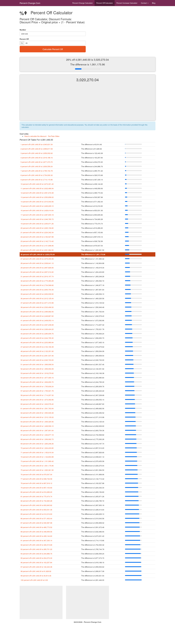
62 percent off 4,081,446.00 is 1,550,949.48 (37, 413)
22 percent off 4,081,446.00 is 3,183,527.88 (37, 237)
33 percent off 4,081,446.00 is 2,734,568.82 (37, 285)
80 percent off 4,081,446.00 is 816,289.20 (36, 492)
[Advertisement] (87, 103)
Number (23, 30)
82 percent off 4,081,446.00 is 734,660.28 (36, 501)
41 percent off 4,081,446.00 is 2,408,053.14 (37, 320)
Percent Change (82, 3)
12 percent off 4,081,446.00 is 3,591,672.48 (37, 193)
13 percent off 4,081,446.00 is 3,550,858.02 (37, 197)
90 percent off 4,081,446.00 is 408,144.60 (36, 536)
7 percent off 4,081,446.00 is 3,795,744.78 (37, 171)
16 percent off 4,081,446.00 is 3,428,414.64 (37, 210)
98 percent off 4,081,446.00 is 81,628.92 (36, 571)
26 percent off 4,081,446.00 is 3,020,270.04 (38, 254)
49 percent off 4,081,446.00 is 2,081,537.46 (37, 355)
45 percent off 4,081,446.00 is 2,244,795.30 (37, 338)
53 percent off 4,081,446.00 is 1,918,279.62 (37, 373)
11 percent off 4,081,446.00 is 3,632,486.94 (37, 188)
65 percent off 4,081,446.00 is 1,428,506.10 (37, 426)
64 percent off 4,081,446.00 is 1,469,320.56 (37, 421)
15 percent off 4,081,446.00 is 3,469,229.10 (37, 206)
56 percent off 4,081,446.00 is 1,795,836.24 (37, 386)
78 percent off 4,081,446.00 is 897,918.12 (36, 483)
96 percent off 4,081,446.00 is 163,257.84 (36, 562)
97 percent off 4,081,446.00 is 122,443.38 (36, 567)
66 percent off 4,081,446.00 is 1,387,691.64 (37, 430)
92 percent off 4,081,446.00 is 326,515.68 (36, 545)
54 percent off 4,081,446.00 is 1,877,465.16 (37, 377)
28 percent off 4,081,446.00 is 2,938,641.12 (37, 263)
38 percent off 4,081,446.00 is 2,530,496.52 (37, 307)
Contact (144, 3)
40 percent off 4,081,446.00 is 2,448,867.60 (37, 316)
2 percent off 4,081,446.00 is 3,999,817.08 (37, 149)
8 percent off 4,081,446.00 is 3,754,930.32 (37, 175)
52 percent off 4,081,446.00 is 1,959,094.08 (37, 369)
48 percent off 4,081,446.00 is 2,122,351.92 (37, 351)
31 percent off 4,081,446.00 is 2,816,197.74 (37, 276)
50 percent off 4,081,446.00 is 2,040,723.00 (37, 360)
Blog (153, 3)
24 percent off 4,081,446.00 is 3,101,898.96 (37, 245)
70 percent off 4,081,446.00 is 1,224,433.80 (37, 448)
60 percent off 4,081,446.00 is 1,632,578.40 (37, 404)
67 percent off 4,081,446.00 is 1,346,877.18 (37, 435)
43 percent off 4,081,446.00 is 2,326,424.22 (37, 329)
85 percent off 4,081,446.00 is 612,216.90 (36, 514)
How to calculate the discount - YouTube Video (41, 136)
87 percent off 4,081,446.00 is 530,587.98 (36, 523)
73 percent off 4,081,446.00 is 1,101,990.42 (37, 461)
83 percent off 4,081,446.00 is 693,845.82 (36, 505)
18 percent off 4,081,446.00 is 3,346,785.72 (37, 219)
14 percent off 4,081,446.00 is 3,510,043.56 (37, 201)
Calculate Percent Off (53, 49)
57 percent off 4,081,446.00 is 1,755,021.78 (37, 391)
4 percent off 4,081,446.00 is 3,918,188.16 (37, 157)
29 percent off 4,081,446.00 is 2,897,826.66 (37, 267)
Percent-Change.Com (30, 3)
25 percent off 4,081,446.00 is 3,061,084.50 (37, 250)
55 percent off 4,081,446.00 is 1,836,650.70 (37, 382)
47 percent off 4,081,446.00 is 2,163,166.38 (37, 347)
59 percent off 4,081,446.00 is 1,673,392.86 (37, 399)
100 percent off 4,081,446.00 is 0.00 (34, 580)
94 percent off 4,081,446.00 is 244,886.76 (36, 553)
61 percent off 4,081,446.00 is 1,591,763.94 (37, 408)
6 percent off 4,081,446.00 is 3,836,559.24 (37, 166)
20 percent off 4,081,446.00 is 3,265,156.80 (37, 228)
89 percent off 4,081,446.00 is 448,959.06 (36, 531)
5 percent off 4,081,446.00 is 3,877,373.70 (37, 162)
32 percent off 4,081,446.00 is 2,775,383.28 (37, 281)
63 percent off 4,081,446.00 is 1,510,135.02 (37, 417)
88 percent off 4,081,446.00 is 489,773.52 (36, 527)
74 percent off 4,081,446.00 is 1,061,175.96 (37, 465)
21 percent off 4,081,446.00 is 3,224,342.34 (37, 232)
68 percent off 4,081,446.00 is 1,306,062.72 (37, 439)
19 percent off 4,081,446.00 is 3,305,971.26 (37, 223)
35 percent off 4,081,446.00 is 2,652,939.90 (37, 294)
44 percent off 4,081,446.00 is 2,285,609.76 (37, 333)
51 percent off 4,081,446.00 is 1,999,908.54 (37, 364)
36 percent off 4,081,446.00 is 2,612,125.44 (37, 298)
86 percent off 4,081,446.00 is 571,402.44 (36, 518)
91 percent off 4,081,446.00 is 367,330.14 (36, 540)
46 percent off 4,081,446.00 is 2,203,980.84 (37, 342)
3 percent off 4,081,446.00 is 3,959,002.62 (37, 153)
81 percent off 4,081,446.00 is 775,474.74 (36, 496)
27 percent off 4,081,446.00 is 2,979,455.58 (37, 259)
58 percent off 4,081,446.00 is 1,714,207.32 (37, 395)
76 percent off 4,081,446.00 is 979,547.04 (36, 474)
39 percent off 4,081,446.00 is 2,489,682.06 (37, 311)
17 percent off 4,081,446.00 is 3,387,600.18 (37, 215)
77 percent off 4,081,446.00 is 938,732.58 (36, 479)
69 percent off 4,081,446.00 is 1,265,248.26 (37, 443)
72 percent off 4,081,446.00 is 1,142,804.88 (37, 457)
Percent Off (104, 3)
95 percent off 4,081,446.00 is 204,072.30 (36, 558)
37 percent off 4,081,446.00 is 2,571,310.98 (37, 303)
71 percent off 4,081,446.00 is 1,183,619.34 (37, 452)
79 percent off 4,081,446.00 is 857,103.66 (36, 487)
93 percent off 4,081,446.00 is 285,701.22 (36, 549)
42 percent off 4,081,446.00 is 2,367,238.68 (37, 325)
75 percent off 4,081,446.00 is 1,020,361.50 (37, 470)
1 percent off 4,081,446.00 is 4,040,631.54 (37, 144)
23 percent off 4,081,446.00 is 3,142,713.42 (37, 241)
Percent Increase (126, 3)
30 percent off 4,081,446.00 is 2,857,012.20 (37, 272)
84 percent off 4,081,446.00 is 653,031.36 (36, 509)
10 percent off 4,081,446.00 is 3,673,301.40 (37, 184)
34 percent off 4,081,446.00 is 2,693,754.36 (37, 289)
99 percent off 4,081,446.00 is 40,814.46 (36, 575)
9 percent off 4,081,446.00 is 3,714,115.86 (37, 179)
